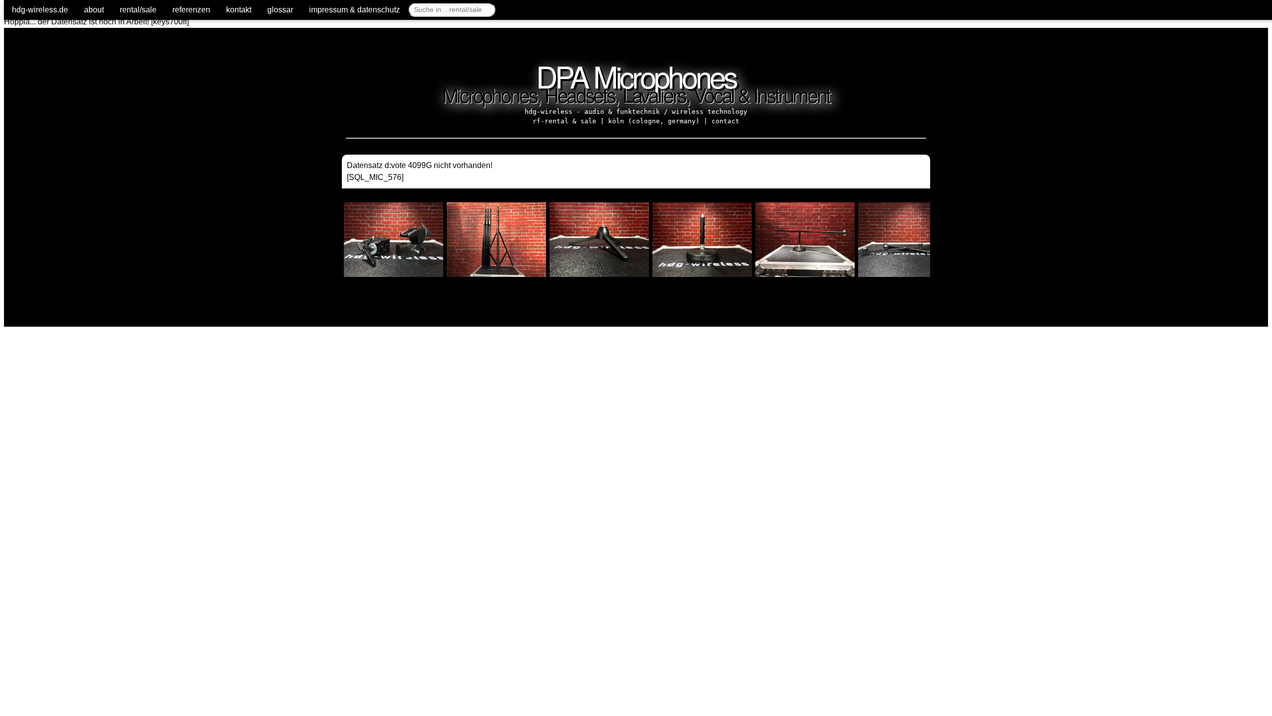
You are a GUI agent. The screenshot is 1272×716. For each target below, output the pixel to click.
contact (725, 121)
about (94, 9)
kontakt (238, 9)
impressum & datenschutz (354, 9)
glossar (280, 9)
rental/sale (138, 9)
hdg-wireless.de (40, 9)
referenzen (191, 9)
